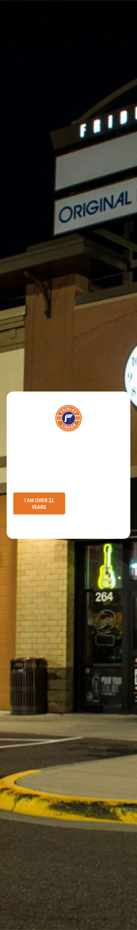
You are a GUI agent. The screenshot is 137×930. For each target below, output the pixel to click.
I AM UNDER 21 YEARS (97, 503)
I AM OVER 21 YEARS (39, 503)
